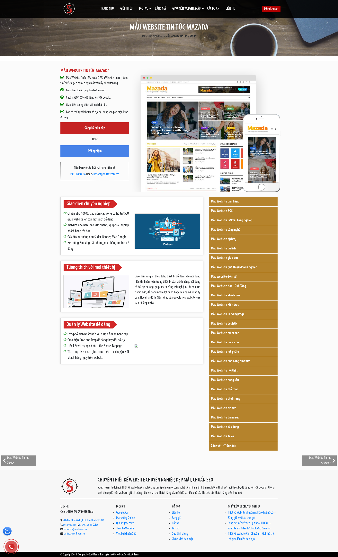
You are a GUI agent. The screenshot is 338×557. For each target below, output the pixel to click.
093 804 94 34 (77, 174)
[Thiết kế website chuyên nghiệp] (69, 9)
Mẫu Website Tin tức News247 (320, 460)
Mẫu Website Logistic (224, 324)
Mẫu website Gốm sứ (223, 277)
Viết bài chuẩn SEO (126, 534)
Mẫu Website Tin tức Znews (18, 460)
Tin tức (175, 528)
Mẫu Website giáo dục (224, 258)
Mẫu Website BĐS (222, 211)
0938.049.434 (69, 525)
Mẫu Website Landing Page (228, 314)
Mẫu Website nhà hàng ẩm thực (230, 361)
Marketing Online (125, 518)
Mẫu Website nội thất (224, 371)
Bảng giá (160, 9)
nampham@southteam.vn (75, 529)
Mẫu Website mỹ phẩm (225, 352)
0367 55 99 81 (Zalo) (88, 525)
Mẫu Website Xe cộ (222, 436)
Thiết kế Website (125, 528)
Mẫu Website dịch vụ (223, 239)
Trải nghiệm (95, 151)
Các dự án (213, 9)
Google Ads (122, 513)
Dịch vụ (143, 9)
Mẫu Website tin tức (223, 408)
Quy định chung (180, 534)
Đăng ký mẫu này (94, 128)
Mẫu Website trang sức (225, 417)
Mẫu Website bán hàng (225, 201)
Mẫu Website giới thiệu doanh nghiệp (234, 267)
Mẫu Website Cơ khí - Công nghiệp (231, 220)
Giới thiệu (126, 9)
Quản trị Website (125, 523)
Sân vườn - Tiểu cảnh (223, 446)
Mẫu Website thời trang (225, 399)
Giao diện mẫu (155, 36)
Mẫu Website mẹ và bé (225, 342)
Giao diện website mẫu (186, 9)
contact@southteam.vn (105, 174)
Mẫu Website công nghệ (225, 230)
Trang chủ (107, 9)
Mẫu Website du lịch (223, 248)
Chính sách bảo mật (182, 539)
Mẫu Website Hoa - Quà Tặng (228, 286)
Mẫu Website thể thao (224, 389)
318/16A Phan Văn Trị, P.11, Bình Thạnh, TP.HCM (83, 520)
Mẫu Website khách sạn (225, 295)
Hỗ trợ (175, 523)
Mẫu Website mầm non (225, 333)
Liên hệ (230, 9)
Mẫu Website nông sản (225, 380)
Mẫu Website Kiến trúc (225, 305)
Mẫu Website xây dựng (225, 427)
